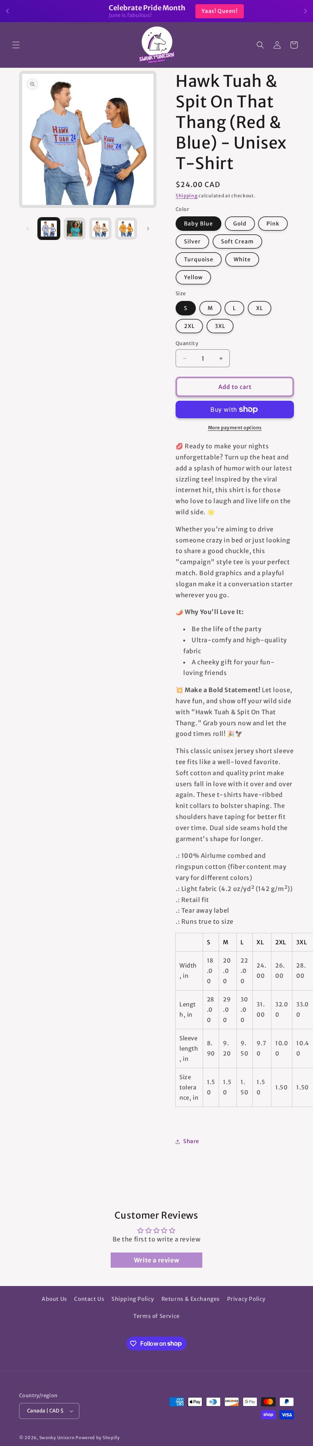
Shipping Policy (132, 1299)
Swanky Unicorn (57, 1437)
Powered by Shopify (98, 1437)
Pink (272, 223)
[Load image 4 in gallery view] (126, 229)
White (242, 259)
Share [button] (191, 1141)
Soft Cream (237, 241)
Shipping (187, 195)
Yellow (193, 277)
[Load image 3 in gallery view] (100, 229)
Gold (240, 223)
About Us (54, 1299)
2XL (189, 326)
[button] (16, 45)
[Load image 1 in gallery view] (49, 229)
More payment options (235, 427)
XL (259, 308)
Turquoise (198, 259)
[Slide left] (27, 228)
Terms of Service (156, 1316)
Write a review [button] (156, 1260)
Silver (192, 241)
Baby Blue (198, 223)
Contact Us (89, 1299)
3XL (220, 326)
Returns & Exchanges (190, 1299)
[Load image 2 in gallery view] (75, 229)
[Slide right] (148, 228)
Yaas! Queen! (200, 11)
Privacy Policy (246, 1299)
